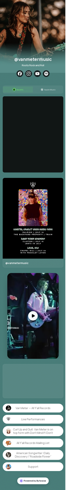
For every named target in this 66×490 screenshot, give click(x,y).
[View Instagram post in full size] (32, 216)
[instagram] (27, 73)
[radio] (17, 89)
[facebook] (18, 73)
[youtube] (36, 73)
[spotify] (45, 73)
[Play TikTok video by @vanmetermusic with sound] (32, 312)
